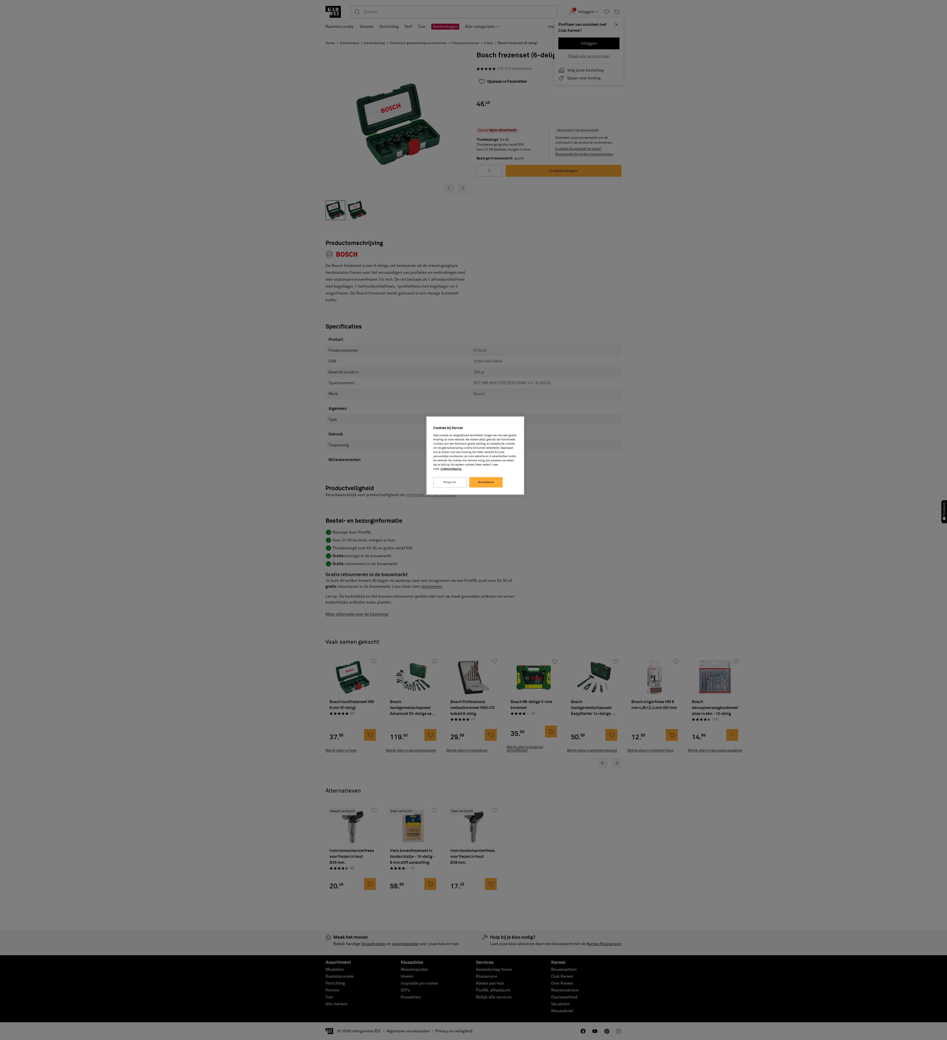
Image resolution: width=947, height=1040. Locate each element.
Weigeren (449, 482)
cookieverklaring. (451, 469)
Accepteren (486, 482)
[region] (475, 455)
